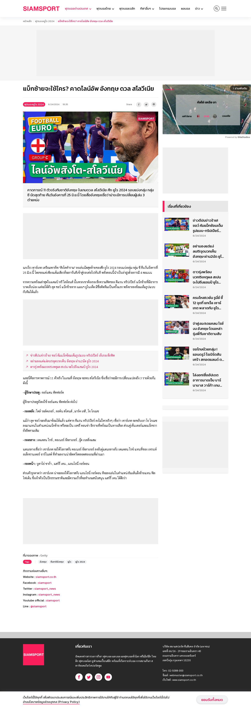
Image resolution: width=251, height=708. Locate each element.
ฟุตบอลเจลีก (127, 8)
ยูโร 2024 (80, 561)
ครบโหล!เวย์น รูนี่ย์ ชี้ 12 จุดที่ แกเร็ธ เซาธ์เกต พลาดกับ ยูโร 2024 (208, 303)
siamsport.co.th (46, 577)
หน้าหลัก (27, 21)
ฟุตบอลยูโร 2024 (44, 21)
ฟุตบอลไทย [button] (104, 8)
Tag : (27, 561)
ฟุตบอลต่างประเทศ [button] (77, 8)
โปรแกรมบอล (167, 8)
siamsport (44, 582)
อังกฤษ (43, 561)
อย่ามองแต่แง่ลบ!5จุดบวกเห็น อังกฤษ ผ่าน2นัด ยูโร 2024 (208, 251)
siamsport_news (45, 588)
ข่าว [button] (197, 8)
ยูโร (69, 561)
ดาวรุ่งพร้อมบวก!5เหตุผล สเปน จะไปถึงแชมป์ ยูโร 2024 (207, 277)
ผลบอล (185, 8)
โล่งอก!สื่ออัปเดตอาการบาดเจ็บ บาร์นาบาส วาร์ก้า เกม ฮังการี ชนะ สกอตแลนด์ (207, 380)
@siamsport (38, 606)
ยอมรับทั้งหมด (212, 699)
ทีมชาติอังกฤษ (57, 561)
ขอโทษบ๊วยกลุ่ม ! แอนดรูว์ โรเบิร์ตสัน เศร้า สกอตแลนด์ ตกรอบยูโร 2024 (208, 354)
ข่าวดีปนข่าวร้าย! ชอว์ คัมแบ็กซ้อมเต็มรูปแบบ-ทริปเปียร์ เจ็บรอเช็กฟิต (208, 225)
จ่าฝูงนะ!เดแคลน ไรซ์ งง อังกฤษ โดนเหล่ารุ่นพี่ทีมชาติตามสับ (208, 328)
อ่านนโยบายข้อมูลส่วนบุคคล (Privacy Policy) (51, 702)
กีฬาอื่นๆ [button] (146, 8)
